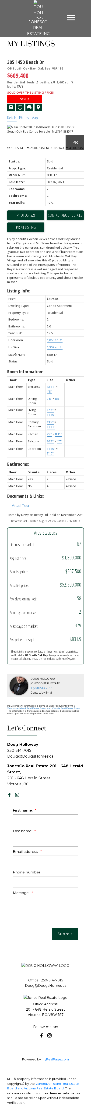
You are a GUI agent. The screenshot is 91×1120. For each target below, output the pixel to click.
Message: (21, 893)
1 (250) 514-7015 (41, 688)
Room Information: (25, 371)
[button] (9, 795)
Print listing (26, 227)
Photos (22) (26, 215)
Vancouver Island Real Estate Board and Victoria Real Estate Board (43, 708)
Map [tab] (35, 118)
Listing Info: (18, 291)
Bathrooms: (18, 464)
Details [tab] (12, 118)
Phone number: (27, 872)
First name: (23, 810)
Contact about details (65, 215)
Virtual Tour (20, 505)
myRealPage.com (55, 1059)
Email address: (26, 851)
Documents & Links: (25, 496)
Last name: (23, 831)
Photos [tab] (24, 118)
